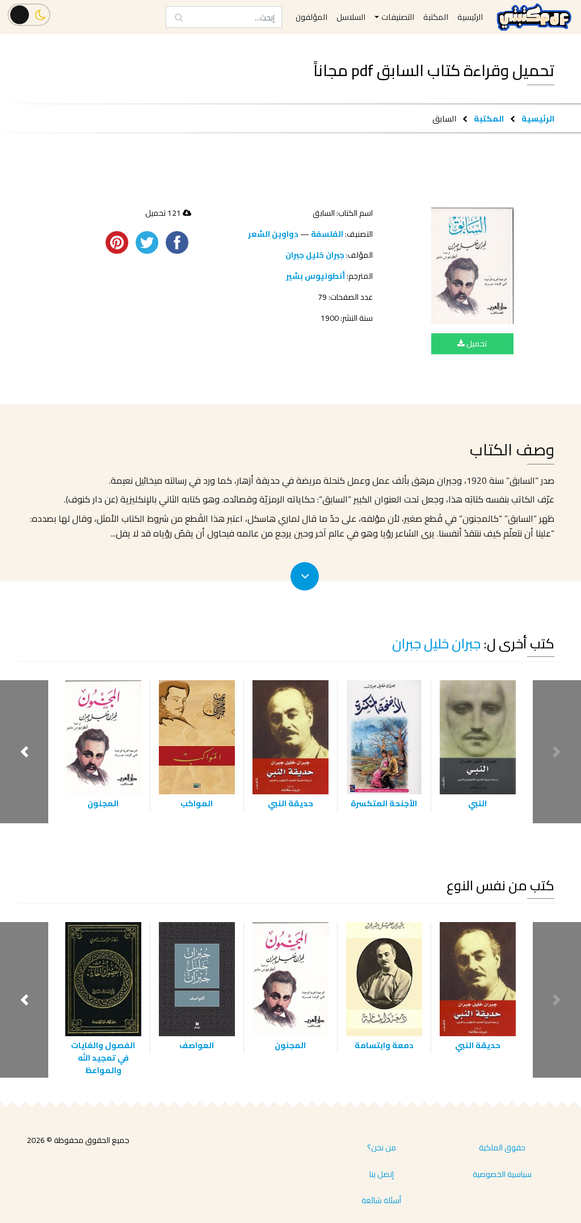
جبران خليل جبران (314, 255)
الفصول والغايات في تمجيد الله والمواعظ (103, 1057)
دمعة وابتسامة (384, 1045)
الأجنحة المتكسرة (384, 803)
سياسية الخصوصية (502, 1174)
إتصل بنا (381, 1174)
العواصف (196, 1045)
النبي (477, 803)
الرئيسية (537, 118)
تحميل (476, 343)
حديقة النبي (290, 803)
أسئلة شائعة (381, 1200)
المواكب (196, 803)
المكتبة (489, 118)
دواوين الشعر (273, 234)
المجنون (103, 803)
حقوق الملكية (502, 1147)
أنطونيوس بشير (315, 276)
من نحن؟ (381, 1147)
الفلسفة (327, 234)
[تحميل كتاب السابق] (472, 265)
